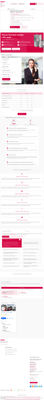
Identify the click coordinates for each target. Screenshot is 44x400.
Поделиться (30, 386)
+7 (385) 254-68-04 (14, 3)
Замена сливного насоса (4, 100)
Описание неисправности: (6, 70)
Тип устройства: (4, 62)
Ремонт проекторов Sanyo (9, 352)
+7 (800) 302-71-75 (21, 3)
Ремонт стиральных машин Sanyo (10, 354)
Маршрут (4, 318)
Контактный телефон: (5, 58)
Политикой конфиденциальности (29, 289)
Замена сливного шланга (4, 102)
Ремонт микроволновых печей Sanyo (11, 349)
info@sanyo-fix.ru (32, 367)
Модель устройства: (5, 66)
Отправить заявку (16, 48)
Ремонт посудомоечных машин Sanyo (11, 350)
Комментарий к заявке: (5, 74)
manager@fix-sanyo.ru (33, 369)
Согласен (37, 398)
